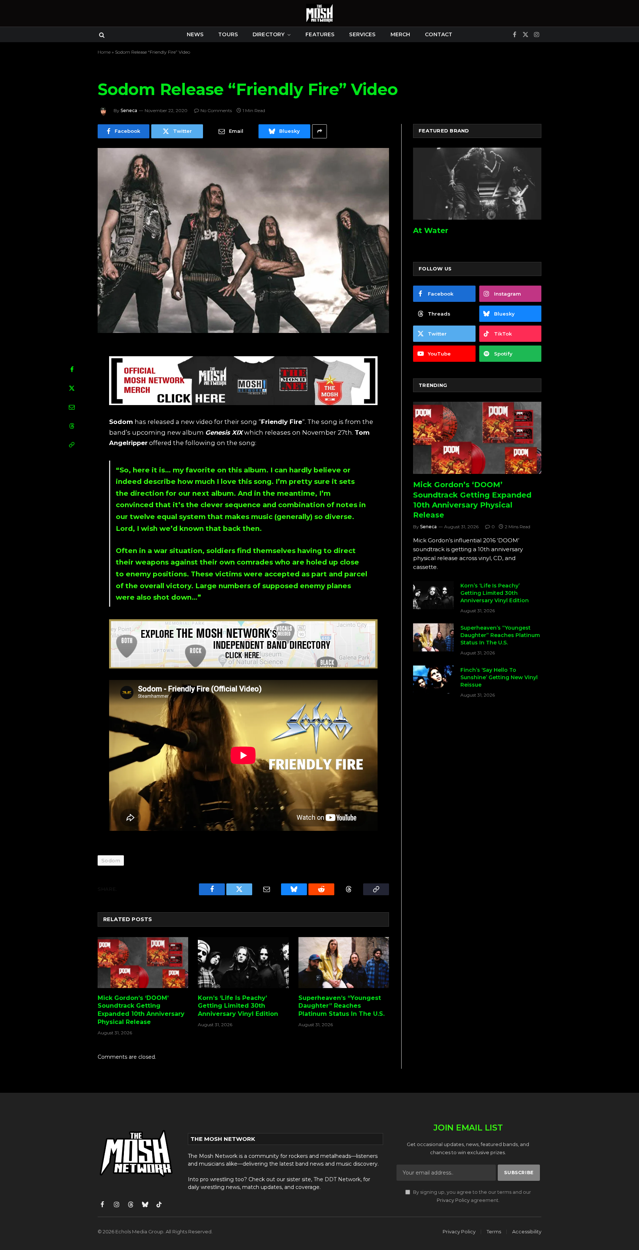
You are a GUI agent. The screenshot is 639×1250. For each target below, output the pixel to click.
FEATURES (319, 34)
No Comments (216, 110)
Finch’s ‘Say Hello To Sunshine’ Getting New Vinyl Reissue (499, 677)
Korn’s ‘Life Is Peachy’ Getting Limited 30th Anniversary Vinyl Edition (238, 1006)
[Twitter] (71, 388)
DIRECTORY (268, 34)
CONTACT (438, 34)
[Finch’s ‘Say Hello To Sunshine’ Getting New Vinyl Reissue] (433, 680)
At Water (430, 230)
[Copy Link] (71, 444)
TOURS (228, 34)
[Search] (101, 34)
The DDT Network (337, 1179)
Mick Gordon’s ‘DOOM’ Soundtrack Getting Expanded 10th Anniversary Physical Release (141, 1009)
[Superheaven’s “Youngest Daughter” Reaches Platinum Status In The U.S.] (343, 962)
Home (104, 52)
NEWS (195, 34)
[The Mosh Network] (319, 13)
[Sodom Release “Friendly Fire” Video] (243, 240)
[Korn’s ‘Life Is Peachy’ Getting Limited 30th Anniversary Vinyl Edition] (243, 962)
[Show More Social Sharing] (319, 131)
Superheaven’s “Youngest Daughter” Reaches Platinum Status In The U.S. (341, 1006)
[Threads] (71, 425)
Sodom (110, 860)
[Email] (71, 407)
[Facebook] (71, 369)
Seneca (129, 110)
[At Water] (477, 184)
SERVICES (362, 34)
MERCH (400, 34)
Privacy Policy (453, 1200)
